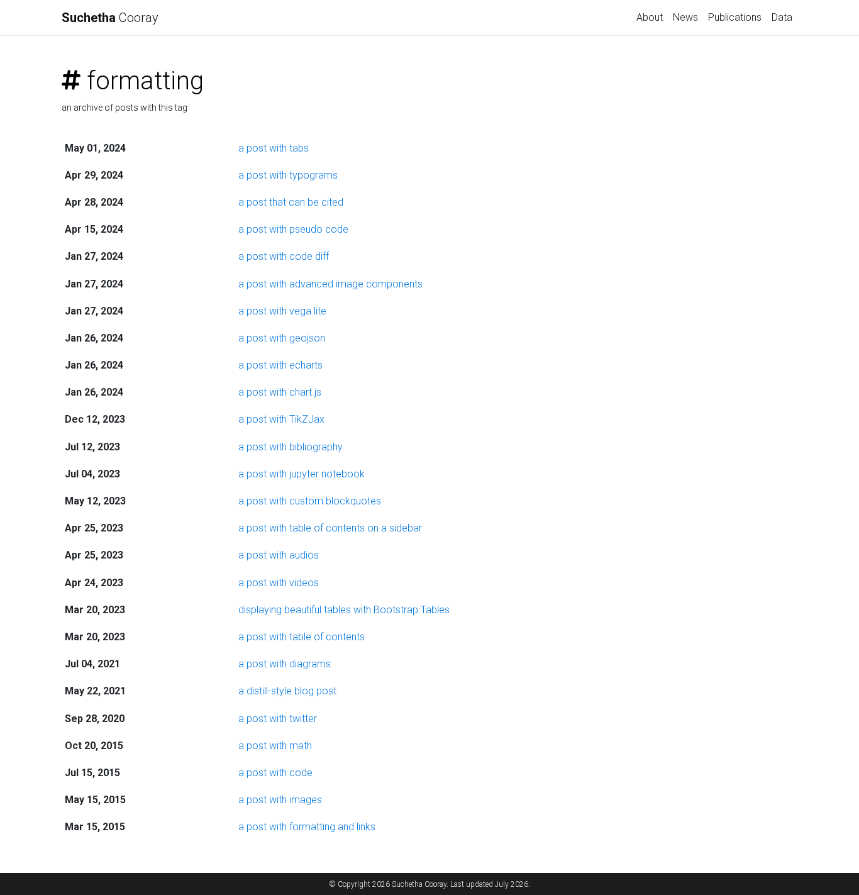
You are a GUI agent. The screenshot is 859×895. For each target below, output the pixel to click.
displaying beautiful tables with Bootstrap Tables (344, 610)
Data (782, 17)
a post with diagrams (284, 664)
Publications (735, 17)
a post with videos (278, 583)
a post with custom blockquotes (309, 501)
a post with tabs (273, 148)
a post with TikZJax (281, 419)
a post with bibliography (290, 447)
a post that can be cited (290, 202)
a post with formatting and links (306, 827)
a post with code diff (283, 256)
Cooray (110, 17)
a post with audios (278, 555)
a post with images (280, 800)
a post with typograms (288, 175)
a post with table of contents (301, 637)
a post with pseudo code (293, 229)
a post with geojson (281, 338)
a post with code (275, 773)
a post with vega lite (282, 311)
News (685, 17)
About (649, 17)
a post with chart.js (279, 392)
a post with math (275, 746)
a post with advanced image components (330, 284)
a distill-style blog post (287, 691)
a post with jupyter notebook (301, 474)
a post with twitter (277, 719)
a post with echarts (280, 365)
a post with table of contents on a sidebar (330, 528)
